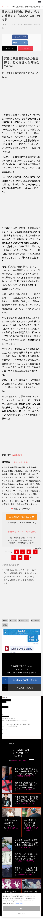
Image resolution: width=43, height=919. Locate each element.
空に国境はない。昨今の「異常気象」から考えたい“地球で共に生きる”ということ (31, 823)
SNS (5, 621)
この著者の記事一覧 (18, 462)
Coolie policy (19, 903)
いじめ (14, 621)
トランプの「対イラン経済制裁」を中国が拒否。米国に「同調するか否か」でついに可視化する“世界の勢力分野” (26, 771)
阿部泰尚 (36, 621)
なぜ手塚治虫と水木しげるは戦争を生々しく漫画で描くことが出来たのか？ (19, 579)
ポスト (10, 49)
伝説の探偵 (17, 455)
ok (21, 908)
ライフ (7, 24)
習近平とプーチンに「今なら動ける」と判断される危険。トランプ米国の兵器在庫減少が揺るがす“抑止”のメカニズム (26, 870)
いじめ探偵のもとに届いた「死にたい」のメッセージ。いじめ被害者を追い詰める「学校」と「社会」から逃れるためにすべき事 (21, 753)
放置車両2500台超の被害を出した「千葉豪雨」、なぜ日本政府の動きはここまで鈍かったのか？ (26, 842)
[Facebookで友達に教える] (21, 678)
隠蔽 (5, 625)
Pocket (26, 48)
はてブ (17, 43)
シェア (17, 37)
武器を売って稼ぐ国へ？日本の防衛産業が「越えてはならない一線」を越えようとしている (26, 785)
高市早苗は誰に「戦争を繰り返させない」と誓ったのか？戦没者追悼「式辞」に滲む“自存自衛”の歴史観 (26, 799)
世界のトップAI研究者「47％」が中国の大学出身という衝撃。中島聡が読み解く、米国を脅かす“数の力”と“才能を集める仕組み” (11, 823)
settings (21, 913)
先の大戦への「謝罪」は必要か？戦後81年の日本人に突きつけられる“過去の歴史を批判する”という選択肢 (26, 856)
